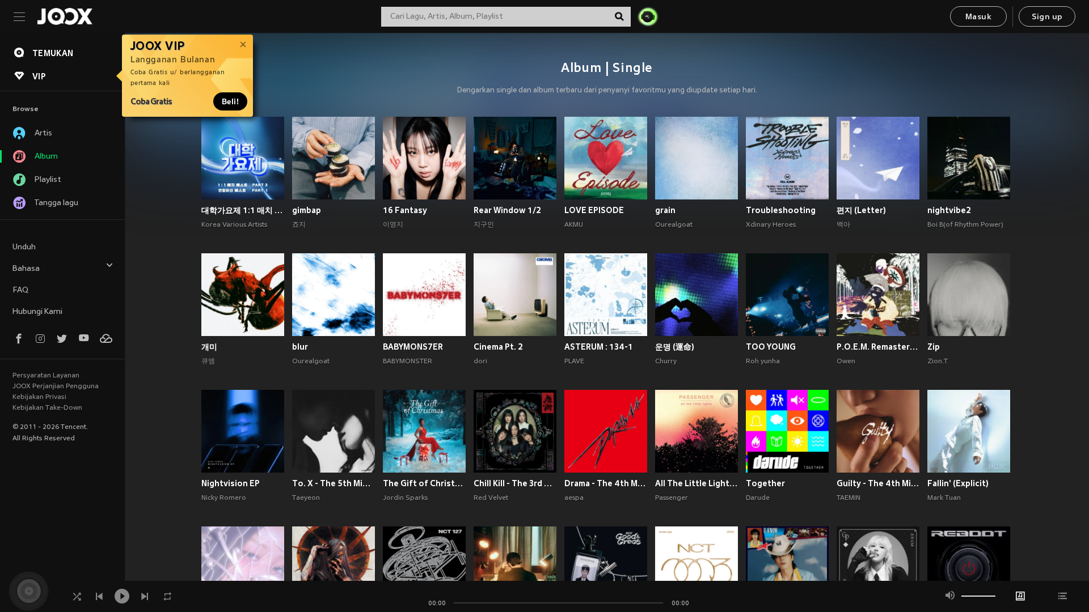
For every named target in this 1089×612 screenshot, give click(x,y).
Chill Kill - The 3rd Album (515, 483)
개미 (209, 346)
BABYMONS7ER (413, 346)
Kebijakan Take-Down (47, 408)
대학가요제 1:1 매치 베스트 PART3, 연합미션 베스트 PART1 (242, 210)
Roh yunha (763, 362)
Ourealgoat (674, 225)
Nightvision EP (230, 483)
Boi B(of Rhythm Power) (965, 225)
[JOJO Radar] (647, 16)
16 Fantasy (405, 210)
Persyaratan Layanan (45, 376)
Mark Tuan (944, 498)
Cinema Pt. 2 (498, 346)
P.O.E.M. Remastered (878, 346)
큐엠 (208, 362)
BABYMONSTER (407, 362)
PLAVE (574, 362)
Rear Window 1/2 (507, 210)
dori (480, 362)
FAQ (20, 290)
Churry (666, 362)
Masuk (978, 17)
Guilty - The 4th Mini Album (878, 483)
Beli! (230, 101)
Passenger (671, 498)
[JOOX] (64, 16)
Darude (758, 498)
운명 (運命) (674, 346)
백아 (843, 225)
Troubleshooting (781, 210)
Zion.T (937, 362)
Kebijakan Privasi (39, 397)
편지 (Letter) (861, 210)
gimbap (306, 210)
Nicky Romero (223, 498)
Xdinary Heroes (771, 225)
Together (765, 483)
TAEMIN (848, 498)
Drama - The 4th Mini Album (605, 483)
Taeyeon (306, 498)
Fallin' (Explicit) (958, 483)
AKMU (573, 225)
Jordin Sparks (405, 498)
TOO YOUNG (771, 346)
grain (665, 210)
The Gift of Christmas (424, 483)
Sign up (1047, 17)
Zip (933, 346)
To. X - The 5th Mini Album (333, 483)
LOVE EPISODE (594, 210)
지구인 (484, 225)
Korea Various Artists (234, 225)
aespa (574, 498)
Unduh (24, 247)
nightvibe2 (949, 210)
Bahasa (26, 269)
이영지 (393, 225)
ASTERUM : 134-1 (598, 346)
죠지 (299, 225)
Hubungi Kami (37, 312)
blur (300, 346)
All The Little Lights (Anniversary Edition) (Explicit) (696, 483)
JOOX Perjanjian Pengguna (55, 386)
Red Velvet (491, 498)
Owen (846, 362)
